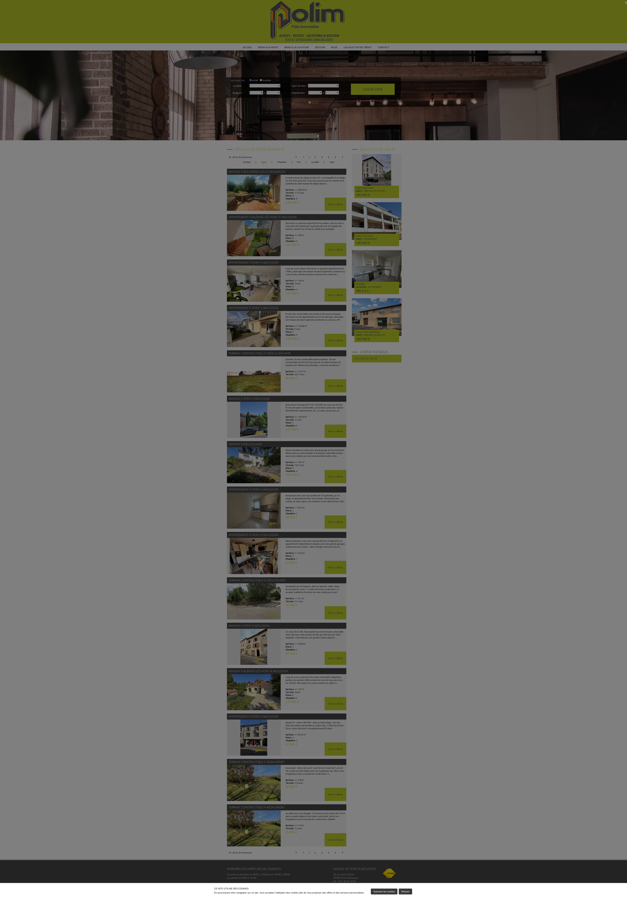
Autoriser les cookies (384, 891)
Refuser (405, 891)
